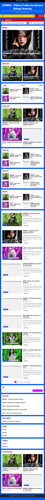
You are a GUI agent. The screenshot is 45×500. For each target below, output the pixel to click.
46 (25, 382)
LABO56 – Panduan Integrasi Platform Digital (26, 23)
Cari (3, 387)
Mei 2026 (4, 429)
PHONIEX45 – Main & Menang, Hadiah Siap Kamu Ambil (12, 338)
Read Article (6, 498)
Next (29, 382)
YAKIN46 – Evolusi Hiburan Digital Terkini (12, 355)
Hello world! (18, 421)
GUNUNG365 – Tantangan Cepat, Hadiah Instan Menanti (11, 77)
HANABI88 (2, 498)
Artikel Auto (6, 53)
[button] (2, 16)
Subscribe (41, 16)
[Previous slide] (40, 27)
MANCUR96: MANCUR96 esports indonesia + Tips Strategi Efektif (26, 98)
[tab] (4, 85)
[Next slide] (42, 27)
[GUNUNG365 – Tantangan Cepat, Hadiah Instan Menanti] (12, 114)
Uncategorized (5, 446)
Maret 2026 (4, 435)
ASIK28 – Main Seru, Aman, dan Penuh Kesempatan (12, 287)
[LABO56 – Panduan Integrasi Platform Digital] (22, 44)
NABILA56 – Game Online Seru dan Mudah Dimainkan (12, 304)
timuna (5, 57)
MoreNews (26, 495)
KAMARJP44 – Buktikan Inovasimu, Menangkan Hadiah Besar (31, 77)
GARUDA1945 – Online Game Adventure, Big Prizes (12, 371)
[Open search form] (33, 16)
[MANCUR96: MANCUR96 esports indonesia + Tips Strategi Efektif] (33, 134)
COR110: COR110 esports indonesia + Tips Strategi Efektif (12, 321)
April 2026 (4, 432)
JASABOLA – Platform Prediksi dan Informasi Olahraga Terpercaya (22, 7)
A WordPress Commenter (7, 421)
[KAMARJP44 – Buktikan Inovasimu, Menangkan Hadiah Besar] (33, 114)
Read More (26, 226)
